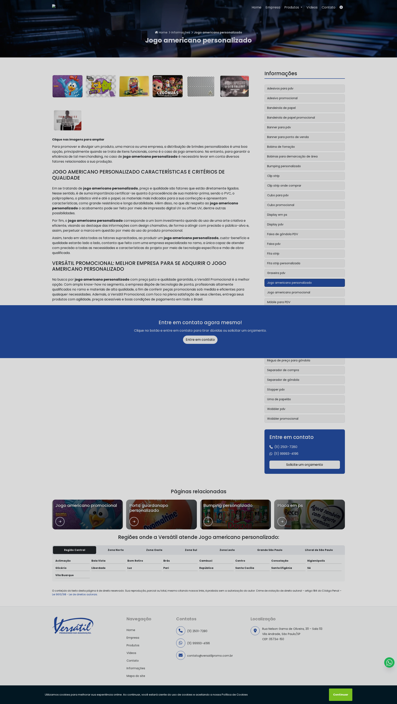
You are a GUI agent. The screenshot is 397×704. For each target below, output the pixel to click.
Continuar (340, 695)
